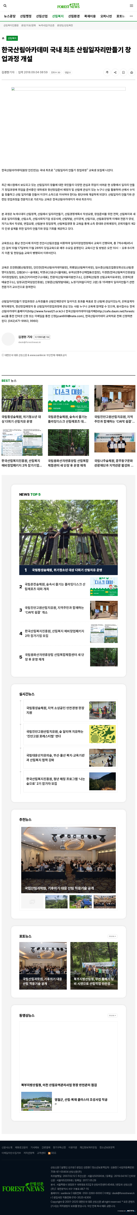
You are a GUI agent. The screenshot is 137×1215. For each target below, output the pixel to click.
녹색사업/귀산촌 (46, 25)
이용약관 (72, 1147)
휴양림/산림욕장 (65, 25)
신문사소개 (7, 1147)
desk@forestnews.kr (29, 342)
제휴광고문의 (21, 1147)
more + (112, 936)
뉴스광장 (10, 16)
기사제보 (35, 1147)
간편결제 (46, 1147)
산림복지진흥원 (11, 25)
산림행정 (26, 16)
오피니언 (106, 16)
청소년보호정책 (107, 1147)
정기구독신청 (59, 1147)
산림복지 (58, 16)
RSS (53, 1153)
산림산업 (42, 16)
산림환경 (74, 16)
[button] (24, 858)
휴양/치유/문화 (28, 25)
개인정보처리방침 (88, 1147)
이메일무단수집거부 (11, 1153)
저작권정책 (29, 1153)
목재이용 (90, 16)
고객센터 (41, 1153)
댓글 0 (68, 72)
